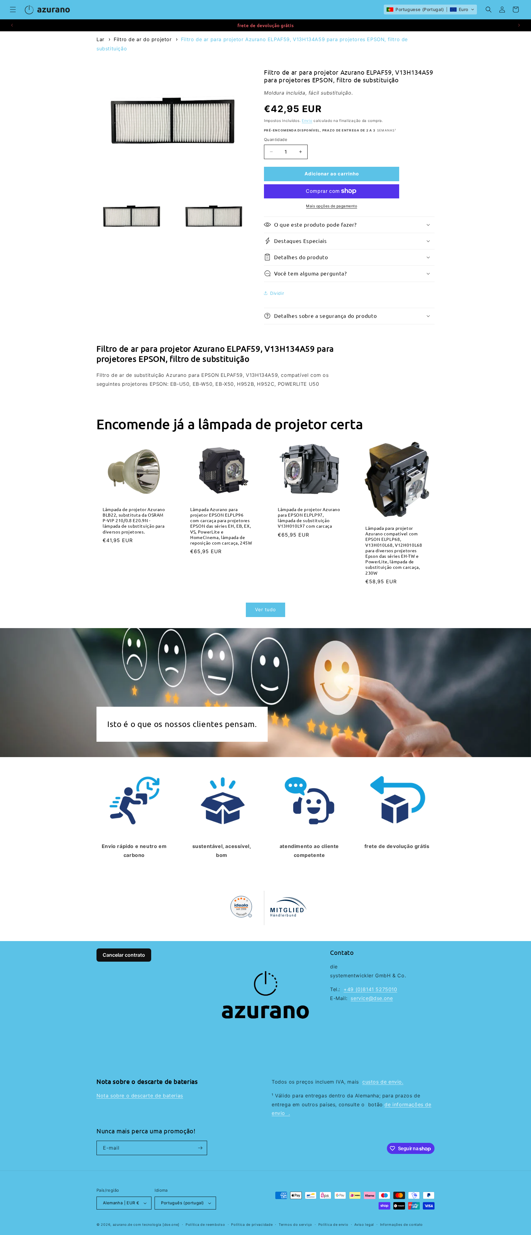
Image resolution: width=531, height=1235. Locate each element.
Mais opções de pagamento (331, 205)
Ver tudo (265, 609)
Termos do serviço (295, 1224)
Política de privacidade (252, 1224)
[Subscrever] (200, 1148)
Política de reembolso (205, 1224)
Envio (307, 120)
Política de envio (333, 1224)
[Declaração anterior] (12, 25)
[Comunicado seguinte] (519, 25)
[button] (13, 9)
